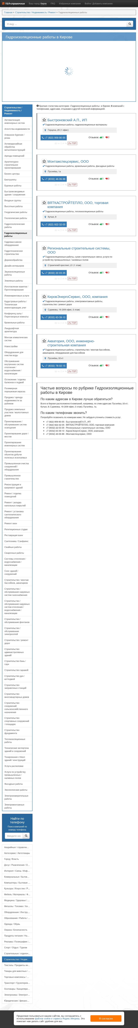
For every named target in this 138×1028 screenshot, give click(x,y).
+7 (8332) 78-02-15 (54, 365)
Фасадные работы (13, 783)
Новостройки (11, 346)
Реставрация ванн (13, 535)
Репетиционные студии (15, 529)
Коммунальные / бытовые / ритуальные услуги (18, 876)
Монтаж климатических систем (16, 339)
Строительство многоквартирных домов (16, 695)
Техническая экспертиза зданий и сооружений (16, 749)
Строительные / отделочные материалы (18, 953)
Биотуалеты (10, 179)
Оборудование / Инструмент (18, 912)
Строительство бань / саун (15, 662)
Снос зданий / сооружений (11, 572)
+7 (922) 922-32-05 (54, 224)
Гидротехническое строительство (13, 252)
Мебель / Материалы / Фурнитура (18, 894)
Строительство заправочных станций (15, 686)
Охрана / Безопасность (15, 929)
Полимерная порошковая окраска (14, 390)
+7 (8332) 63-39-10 (54, 317)
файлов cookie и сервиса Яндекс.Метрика (57, 1018)
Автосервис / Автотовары (17, 853)
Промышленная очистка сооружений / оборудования (16, 466)
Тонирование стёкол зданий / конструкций (14, 758)
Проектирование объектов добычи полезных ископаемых (15, 454)
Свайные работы (13, 547)
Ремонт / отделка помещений (12, 495)
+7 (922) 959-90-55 (54, 137)
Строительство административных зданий (14, 652)
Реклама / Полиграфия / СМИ (18, 941)
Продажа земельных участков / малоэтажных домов (16, 412)
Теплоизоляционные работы (14, 740)
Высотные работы (13, 206)
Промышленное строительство (12, 477)
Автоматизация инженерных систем (14, 121)
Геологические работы (15, 218)
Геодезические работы (15, 212)
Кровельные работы (14, 322)
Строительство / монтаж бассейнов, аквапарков (16, 581)
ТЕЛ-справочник (14, 3)
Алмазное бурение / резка (14, 136)
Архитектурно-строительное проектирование (12, 164)
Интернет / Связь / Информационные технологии (18, 870)
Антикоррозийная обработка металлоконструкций (14, 146)
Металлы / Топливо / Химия (18, 906)
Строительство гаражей (16, 670)
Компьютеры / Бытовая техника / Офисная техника (18, 882)
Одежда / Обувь (12, 923)
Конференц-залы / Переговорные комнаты (16, 315)
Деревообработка (13, 259)
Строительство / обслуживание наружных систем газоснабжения (17, 591)
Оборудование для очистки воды (13, 354)
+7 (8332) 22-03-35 (54, 272)
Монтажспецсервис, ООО (68, 161)
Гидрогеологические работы (14, 225)
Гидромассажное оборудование (13, 243)
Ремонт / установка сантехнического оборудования (14, 514)
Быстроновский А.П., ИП (67, 119)
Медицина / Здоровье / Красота (18, 900)
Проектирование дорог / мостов (16, 435)
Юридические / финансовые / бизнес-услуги (18, 1000)
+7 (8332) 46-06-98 (54, 179)
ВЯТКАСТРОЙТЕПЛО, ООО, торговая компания (77, 204)
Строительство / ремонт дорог (16, 641)
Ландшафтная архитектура (11, 330)
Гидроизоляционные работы (15, 234)
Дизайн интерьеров (14, 265)
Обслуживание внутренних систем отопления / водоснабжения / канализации (14, 367)
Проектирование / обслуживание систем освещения (15, 424)
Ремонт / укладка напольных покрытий (15, 504)
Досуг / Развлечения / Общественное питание (18, 864)
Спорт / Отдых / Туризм (15, 947)
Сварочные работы (14, 552)
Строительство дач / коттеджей (14, 677)
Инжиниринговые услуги (16, 295)
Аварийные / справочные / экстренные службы (18, 847)
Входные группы (12, 200)
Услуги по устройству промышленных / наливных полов (15, 775)
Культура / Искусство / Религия (18, 888)
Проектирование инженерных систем (14, 444)
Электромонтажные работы (14, 806)
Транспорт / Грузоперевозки (18, 982)
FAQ (53, 3)
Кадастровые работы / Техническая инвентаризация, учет (15, 304)
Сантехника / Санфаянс (16, 541)
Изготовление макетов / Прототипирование (16, 288)
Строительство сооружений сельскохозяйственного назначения (16, 707)
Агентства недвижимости (17, 128)
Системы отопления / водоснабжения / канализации (15, 561)
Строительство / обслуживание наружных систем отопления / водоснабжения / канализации (17, 607)
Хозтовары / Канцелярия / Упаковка (18, 988)
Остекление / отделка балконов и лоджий (15, 381)
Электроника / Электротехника (18, 994)
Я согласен (106, 1018)
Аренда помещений (14, 155)
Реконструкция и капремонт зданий (13, 486)
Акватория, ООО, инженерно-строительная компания (71, 342)
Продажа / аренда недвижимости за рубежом (13, 400)
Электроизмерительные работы (16, 797)
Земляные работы (13, 280)
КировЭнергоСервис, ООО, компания (77, 296)
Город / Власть (11, 858)
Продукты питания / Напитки (18, 935)
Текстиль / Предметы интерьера (18, 965)
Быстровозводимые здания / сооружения (14, 193)
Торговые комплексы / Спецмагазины (18, 976)
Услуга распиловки (13, 766)
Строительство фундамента (11, 731)
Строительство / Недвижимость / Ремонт (18, 959)
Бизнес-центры (12, 173)
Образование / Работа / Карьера (18, 918)
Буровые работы (12, 185)
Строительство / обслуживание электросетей (12, 631)
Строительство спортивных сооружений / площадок (16, 721)
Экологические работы (15, 789)
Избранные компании (70, 3)
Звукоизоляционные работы (14, 273)
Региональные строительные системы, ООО (78, 249)
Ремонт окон (10, 523)
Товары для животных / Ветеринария (18, 971)
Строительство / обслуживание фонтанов (17, 620)
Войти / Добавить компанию (99, 3)
